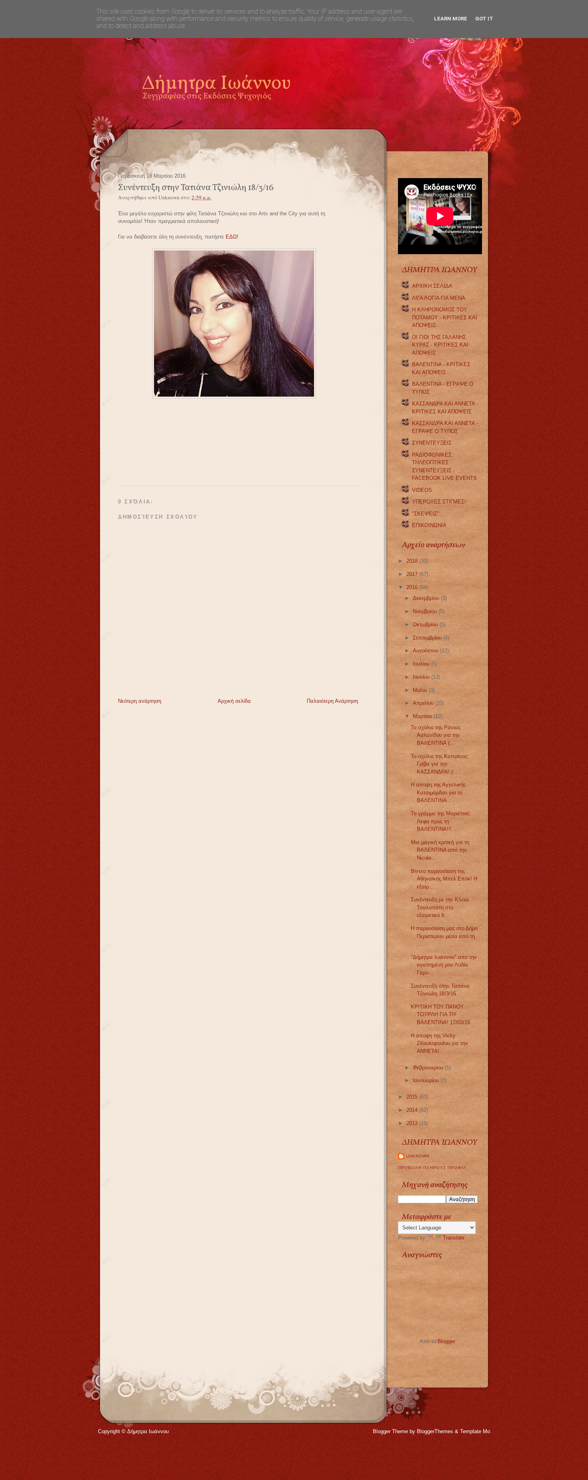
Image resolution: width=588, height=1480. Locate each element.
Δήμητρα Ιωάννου (216, 83)
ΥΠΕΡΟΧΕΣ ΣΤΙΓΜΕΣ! (439, 502)
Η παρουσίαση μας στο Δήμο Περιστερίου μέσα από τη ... (444, 936)
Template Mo (475, 1431)
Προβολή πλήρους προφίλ (432, 1167)
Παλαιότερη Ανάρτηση (332, 701)
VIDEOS (422, 490)
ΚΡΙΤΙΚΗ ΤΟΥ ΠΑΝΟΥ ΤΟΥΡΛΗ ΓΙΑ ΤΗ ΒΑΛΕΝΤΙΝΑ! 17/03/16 (440, 1014)
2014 (412, 1110)
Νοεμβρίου (425, 611)
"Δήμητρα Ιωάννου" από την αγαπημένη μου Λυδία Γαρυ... (444, 965)
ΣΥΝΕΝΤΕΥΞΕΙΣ (432, 443)
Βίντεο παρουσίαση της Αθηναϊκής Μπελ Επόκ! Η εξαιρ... (444, 879)
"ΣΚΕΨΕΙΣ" (425, 514)
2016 (412, 587)
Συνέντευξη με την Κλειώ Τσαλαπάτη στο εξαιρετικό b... (440, 907)
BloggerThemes (435, 1431)
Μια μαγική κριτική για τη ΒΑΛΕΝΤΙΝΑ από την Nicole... (440, 850)
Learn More (450, 19)
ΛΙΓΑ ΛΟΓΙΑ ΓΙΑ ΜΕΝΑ (438, 298)
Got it (484, 19)
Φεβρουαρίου (429, 1068)
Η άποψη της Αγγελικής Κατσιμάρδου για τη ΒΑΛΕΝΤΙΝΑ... (438, 792)
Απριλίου (424, 703)
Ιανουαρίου (426, 1080)
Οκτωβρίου (426, 625)
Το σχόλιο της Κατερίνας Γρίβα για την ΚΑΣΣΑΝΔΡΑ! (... (439, 764)
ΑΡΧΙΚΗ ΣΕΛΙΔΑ (432, 286)
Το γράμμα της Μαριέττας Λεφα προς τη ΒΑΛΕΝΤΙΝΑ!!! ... (440, 821)
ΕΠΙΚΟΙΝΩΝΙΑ (429, 525)
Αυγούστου (426, 651)
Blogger (446, 1341)
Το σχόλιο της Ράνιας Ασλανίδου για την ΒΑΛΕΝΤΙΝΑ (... (435, 735)
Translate (453, 1238)
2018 (412, 561)
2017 (412, 574)
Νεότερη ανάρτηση (139, 701)
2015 (412, 1097)
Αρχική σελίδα (234, 701)
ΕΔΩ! (232, 237)
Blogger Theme (390, 1431)
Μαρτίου (423, 716)
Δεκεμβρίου (427, 598)
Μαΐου (421, 690)
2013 (412, 1123)
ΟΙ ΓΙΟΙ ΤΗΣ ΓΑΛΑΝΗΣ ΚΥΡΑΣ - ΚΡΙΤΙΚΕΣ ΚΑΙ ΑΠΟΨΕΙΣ (440, 345)
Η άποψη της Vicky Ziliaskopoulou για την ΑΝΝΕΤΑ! (439, 1043)
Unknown (418, 1156)
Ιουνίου (422, 677)
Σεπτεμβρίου (428, 638)
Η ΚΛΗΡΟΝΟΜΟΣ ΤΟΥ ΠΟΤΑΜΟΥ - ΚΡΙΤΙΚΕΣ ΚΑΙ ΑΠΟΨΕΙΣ (444, 317)
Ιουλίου (422, 664)
